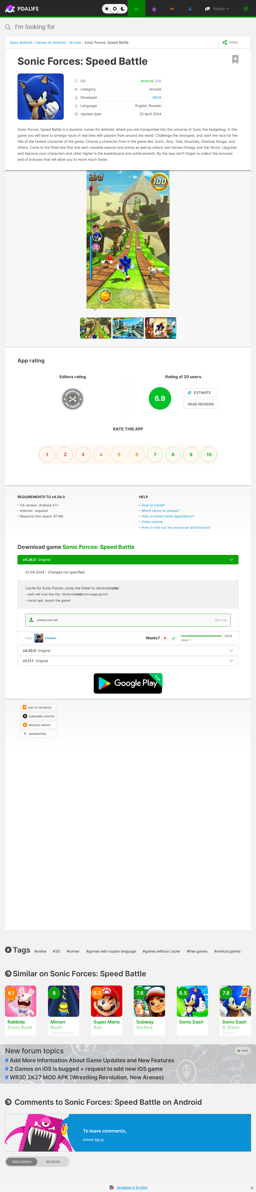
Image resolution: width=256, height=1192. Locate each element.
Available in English (132, 1187)
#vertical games (227, 951)
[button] (246, 175)
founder (50, 638)
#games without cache (161, 951)
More (245, 1050)
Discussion (21, 1162)
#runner (73, 951)
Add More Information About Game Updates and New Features (89, 1060)
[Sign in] (246, 9)
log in (99, 1139)
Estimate (202, 393)
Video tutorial (152, 522)
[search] (118, 26)
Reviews (53, 1162)
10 (209, 454)
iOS (158, 81)
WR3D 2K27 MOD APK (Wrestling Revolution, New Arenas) (84, 1077)
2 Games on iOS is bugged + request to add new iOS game (84, 1069)
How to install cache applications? (168, 516)
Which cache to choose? (161, 511)
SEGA (156, 97)
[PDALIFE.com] (17, 8)
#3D (56, 951)
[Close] (252, 1188)
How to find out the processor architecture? (176, 527)
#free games (197, 951)
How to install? (153, 505)
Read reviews (201, 404)
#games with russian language (111, 951)
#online (40, 951)
